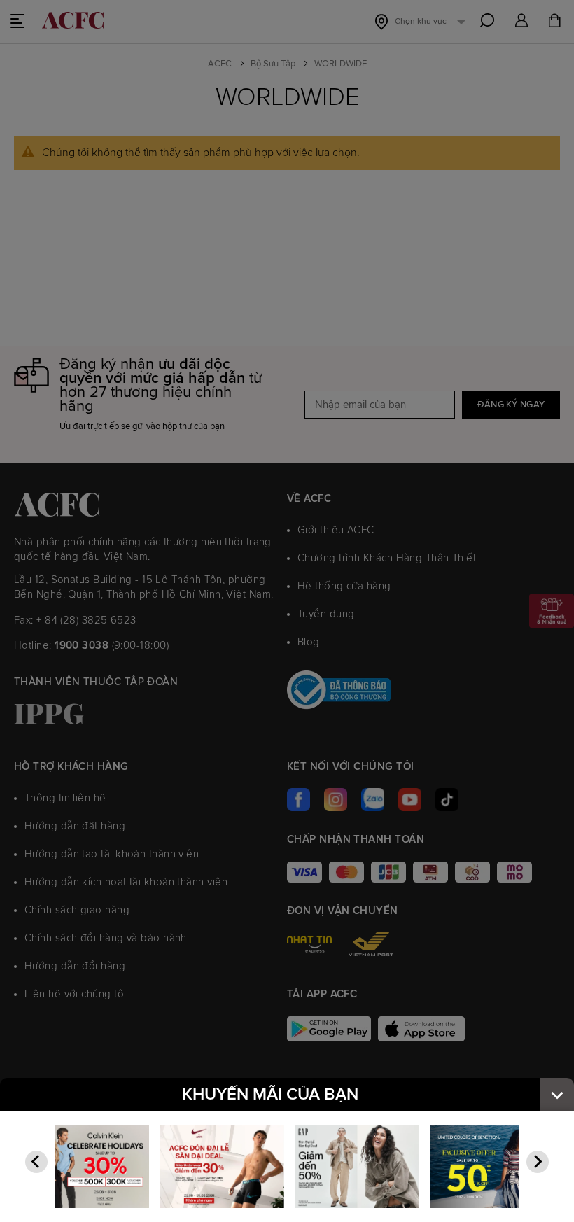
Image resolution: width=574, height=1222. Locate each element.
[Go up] (557, 1094)
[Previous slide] (36, 1162)
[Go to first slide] (537, 1162)
